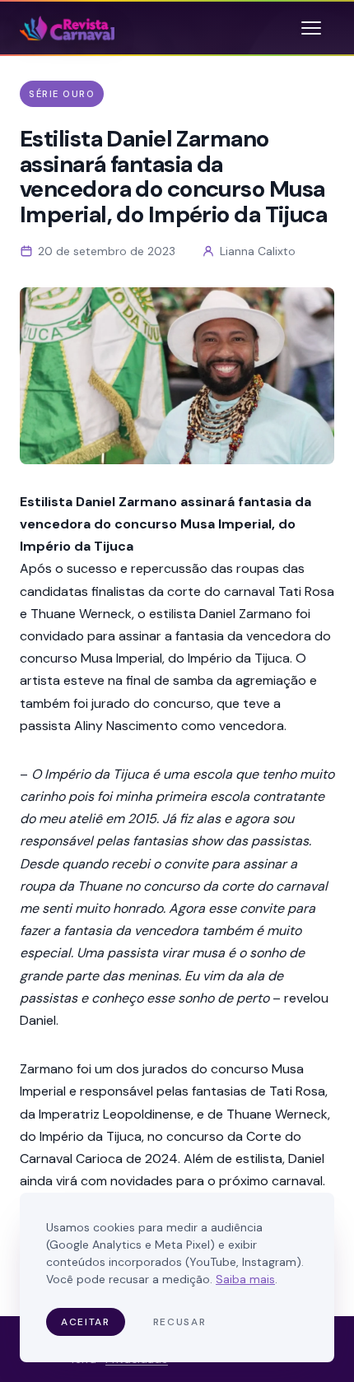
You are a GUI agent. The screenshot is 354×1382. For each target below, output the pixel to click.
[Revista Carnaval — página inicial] (67, 28)
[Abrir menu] (311, 28)
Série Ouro (62, 94)
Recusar (180, 1321)
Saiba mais (245, 1279)
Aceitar (85, 1321)
